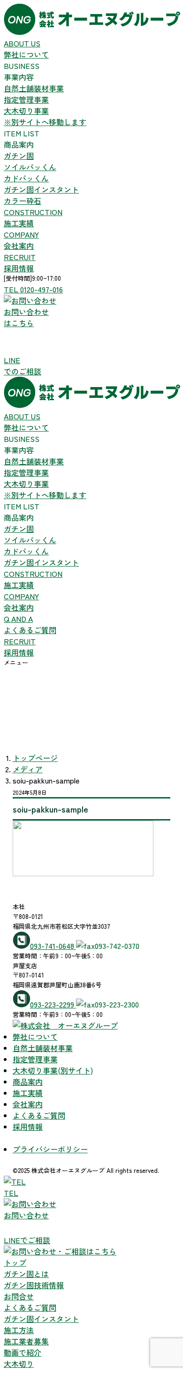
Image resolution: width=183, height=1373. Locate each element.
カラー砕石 (22, 200)
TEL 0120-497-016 (33, 289)
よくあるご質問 (30, 624)
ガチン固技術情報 (34, 1285)
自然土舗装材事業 (34, 88)
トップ (15, 1262)
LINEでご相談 (27, 1240)
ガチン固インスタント (41, 189)
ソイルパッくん (30, 166)
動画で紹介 (22, 1352)
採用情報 (20, 262)
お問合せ (19, 1296)
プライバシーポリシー (50, 1149)
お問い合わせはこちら (26, 317)
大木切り (19, 1363)
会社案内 (21, 240)
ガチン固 (19, 155)
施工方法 (19, 1330)
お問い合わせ (26, 1215)
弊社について (26, 48)
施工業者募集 (26, 1341)
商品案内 (28, 1081)
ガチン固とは (26, 1273)
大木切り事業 (45, 116)
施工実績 (33, 217)
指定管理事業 (26, 99)
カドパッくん (26, 178)
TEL (11, 1192)
